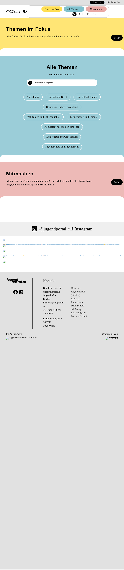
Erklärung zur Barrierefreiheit (79, 314)
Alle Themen (72, 9)
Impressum (77, 302)
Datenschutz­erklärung (78, 307)
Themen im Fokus (52, 9)
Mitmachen (95, 9)
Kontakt (75, 298)
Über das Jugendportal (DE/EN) (78, 292)
